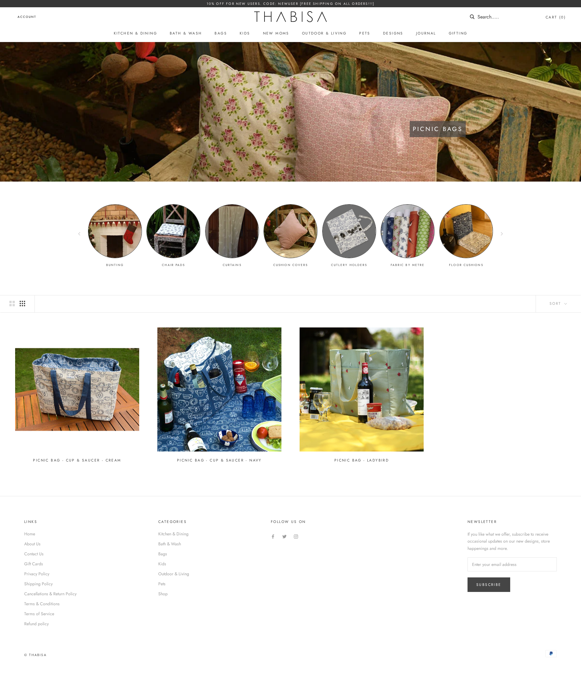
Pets (364, 33)
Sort (556, 303)
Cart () (556, 17)
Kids (245, 33)
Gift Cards (33, 564)
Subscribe (488, 584)
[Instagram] (296, 536)
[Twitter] (284, 536)
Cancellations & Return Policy (50, 594)
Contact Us (34, 554)
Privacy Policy (36, 574)
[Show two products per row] (12, 303)
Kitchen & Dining (135, 33)
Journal (426, 33)
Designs (393, 33)
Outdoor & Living (324, 33)
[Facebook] (273, 536)
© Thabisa (35, 654)
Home (29, 534)
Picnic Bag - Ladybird (361, 460)
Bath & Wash (186, 33)
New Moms (276, 33)
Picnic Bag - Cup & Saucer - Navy (219, 460)
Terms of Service (39, 614)
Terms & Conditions (42, 604)
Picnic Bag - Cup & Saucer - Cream (77, 460)
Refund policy (36, 624)
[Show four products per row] (22, 303)
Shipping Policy (38, 584)
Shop (163, 594)
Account (27, 17)
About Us (32, 544)
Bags (221, 33)
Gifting (458, 33)
